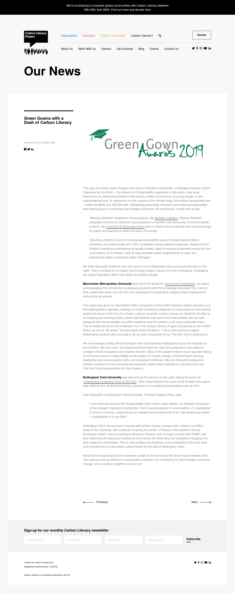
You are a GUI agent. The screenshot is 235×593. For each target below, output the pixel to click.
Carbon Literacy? (142, 35)
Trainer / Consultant (113, 35)
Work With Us (87, 48)
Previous (102, 502)
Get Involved (125, 48)
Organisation (69, 35)
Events (154, 48)
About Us (67, 48)
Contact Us (171, 48)
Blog (141, 48)
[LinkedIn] (32, 149)
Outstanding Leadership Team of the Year (110, 381)
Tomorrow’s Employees (180, 283)
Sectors (106, 48)
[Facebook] (25, 149)
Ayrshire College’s (166, 218)
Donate (201, 35)
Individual (89, 35)
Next (195, 502)
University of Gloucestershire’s (125, 226)
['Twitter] (28, 149)
